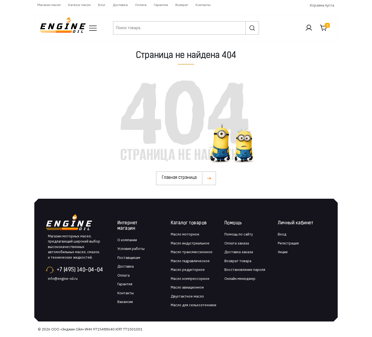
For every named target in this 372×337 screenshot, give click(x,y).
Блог (101, 5)
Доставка (120, 5)
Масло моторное (185, 234)
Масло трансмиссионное (191, 252)
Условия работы (131, 248)
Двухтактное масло (187, 296)
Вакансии (125, 301)
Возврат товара (237, 261)
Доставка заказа (238, 252)
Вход (282, 234)
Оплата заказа (236, 243)
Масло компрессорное (190, 278)
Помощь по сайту (238, 234)
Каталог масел (79, 5)
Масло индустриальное (190, 243)
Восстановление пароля (244, 269)
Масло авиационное (187, 287)
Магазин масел (49, 5)
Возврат (181, 5)
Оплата (141, 5)
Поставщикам (128, 257)
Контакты (203, 5)
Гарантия (161, 5)
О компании (127, 240)
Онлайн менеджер (239, 278)
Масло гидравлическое (190, 261)
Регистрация (288, 243)
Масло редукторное (188, 269)
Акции (283, 252)
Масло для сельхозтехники (193, 305)
